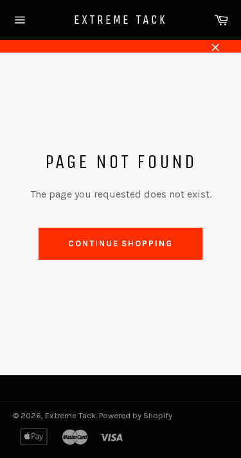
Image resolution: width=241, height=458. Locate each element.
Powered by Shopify (135, 415)
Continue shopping (120, 243)
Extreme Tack (120, 19)
